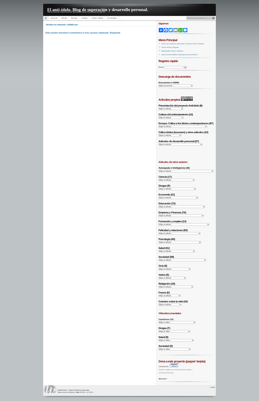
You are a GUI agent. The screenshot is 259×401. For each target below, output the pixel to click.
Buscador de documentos (188, 55)
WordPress (50, 389)
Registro (176, 47)
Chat (194, 44)
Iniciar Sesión (166, 47)
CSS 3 (91, 392)
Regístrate (115, 33)
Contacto (85, 18)
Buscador (74, 18)
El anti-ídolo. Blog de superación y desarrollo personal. (97, 9)
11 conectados (112, 18)
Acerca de (54, 18)
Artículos (64, 18)
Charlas (189, 44)
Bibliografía (165, 51)
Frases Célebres (177, 51)
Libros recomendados (169, 55)
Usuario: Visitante (97, 18)
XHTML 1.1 (83, 392)
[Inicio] (46, 18)
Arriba (213, 387)
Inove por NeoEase (68, 392)
